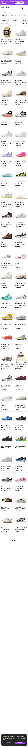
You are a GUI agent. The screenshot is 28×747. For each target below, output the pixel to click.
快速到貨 (6, 20)
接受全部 (20, 742)
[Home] (5, 8)
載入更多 (14, 540)
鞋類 (7, 16)
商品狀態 (15, 20)
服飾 (11, 16)
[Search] (19, 8)
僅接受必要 (8, 742)
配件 (24, 16)
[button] (22, 8)
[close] (25, 2)
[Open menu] (25, 8)
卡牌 (20, 16)
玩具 (16, 16)
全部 (3, 16)
